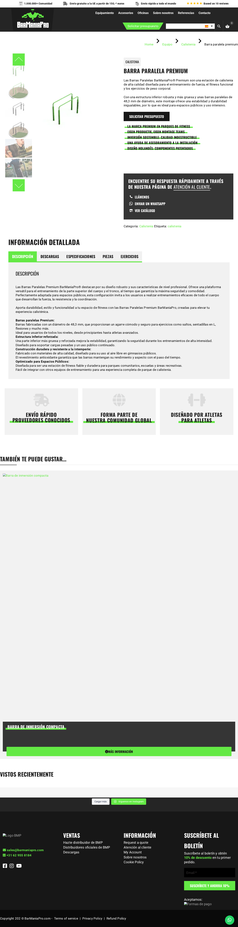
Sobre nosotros (135, 857)
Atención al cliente (138, 847)
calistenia (174, 226)
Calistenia (146, 226)
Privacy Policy (92, 918)
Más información (120, 751)
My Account (133, 852)
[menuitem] (190, 26)
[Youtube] (19, 866)
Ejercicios (129, 256)
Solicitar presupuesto (143, 26)
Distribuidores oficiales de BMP (86, 847)
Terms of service (66, 918)
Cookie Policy (134, 862)
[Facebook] (5, 866)
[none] (190, 26)
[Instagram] (12, 866)
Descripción (22, 256)
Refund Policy (116, 918)
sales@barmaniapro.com (25, 850)
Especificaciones (80, 256)
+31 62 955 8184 (19, 855)
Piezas (108, 256)
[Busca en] (222, 25)
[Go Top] (231, 907)
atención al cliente (191, 187)
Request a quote (136, 842)
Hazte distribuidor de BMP (83, 842)
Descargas (50, 256)
